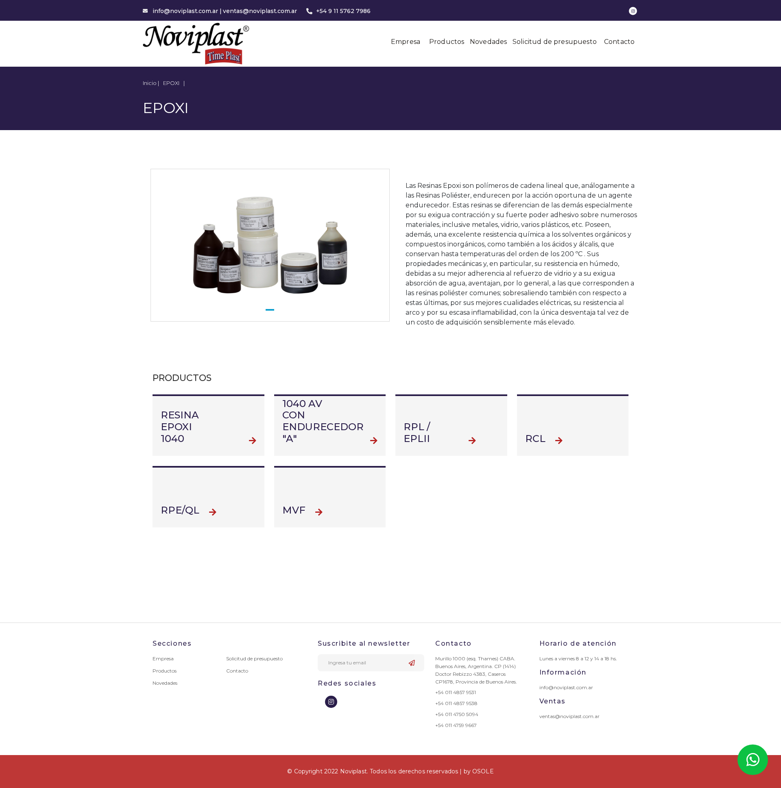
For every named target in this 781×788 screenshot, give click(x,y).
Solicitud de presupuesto (555, 42)
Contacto (619, 42)
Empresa (405, 42)
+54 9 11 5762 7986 (343, 11)
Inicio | (151, 83)
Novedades (488, 42)
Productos (446, 42)
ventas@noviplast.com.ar (260, 11)
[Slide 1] (270, 310)
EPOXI (171, 83)
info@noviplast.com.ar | (187, 11)
